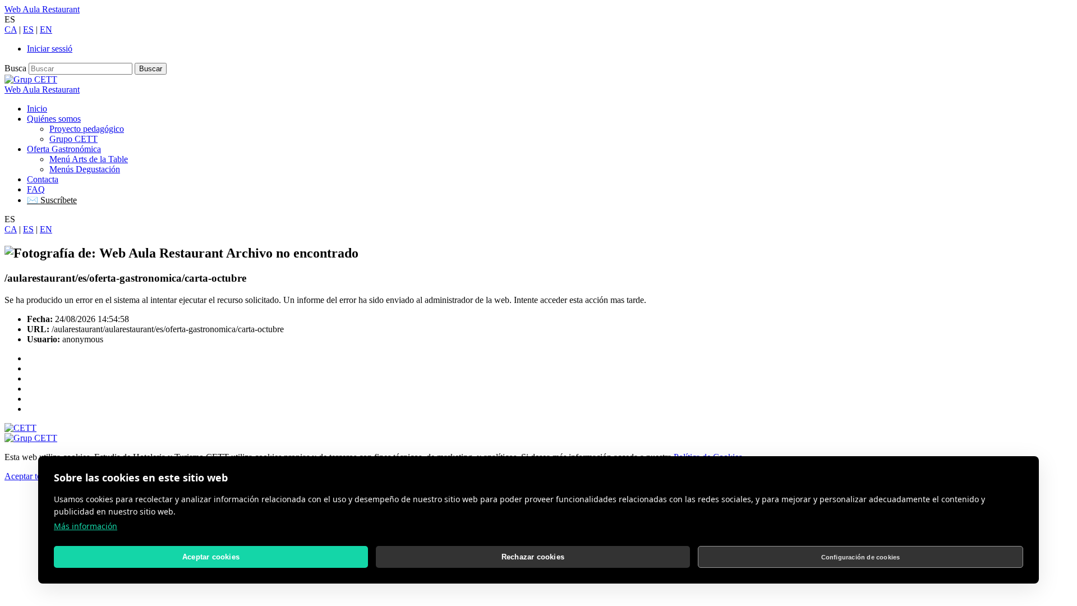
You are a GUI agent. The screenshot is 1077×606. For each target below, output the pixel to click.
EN (46, 29)
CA (10, 29)
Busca (15, 68)
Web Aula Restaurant (42, 9)
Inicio (37, 108)
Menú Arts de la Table (88, 159)
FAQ (36, 189)
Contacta (42, 179)
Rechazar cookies (532, 557)
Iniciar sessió (49, 48)
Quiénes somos (54, 118)
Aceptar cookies (211, 557)
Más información (85, 526)
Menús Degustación (84, 169)
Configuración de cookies (860, 557)
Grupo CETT (73, 139)
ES (28, 29)
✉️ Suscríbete (52, 200)
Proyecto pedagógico (86, 129)
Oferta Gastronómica (64, 149)
